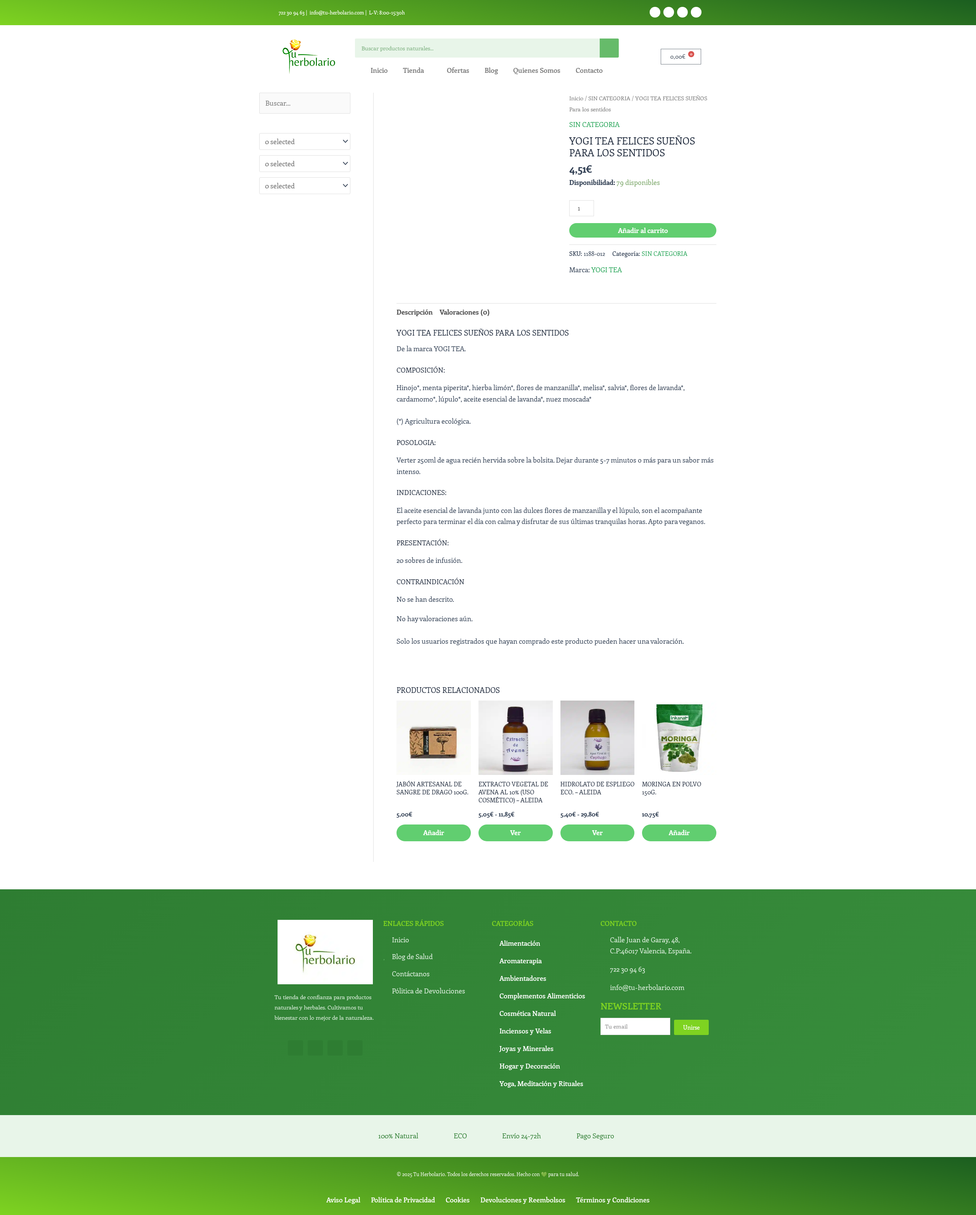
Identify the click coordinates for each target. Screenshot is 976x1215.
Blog (491, 70)
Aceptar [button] (507, 1202)
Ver (515, 779)
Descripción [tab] (414, 312)
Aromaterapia (520, 907)
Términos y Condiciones (613, 1147)
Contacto (589, 70)
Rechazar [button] (569, 1202)
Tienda (413, 70)
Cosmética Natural (527, 960)
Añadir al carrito (643, 230)
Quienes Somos (536, 70)
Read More (537, 1202)
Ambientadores (522, 925)
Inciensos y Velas (525, 977)
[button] (543, 106)
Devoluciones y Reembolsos (522, 1147)
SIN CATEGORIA (609, 98)
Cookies (458, 1147)
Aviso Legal (343, 1147)
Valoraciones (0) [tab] (465, 312)
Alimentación (519, 890)
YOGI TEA (606, 269)
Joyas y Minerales (526, 995)
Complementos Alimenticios (542, 942)
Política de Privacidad (403, 1147)
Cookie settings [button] (609, 1202)
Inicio (379, 70)
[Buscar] (609, 48)
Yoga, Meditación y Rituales (541, 1030)
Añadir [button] (433, 779)
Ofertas (458, 70)
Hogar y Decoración (529, 1012)
